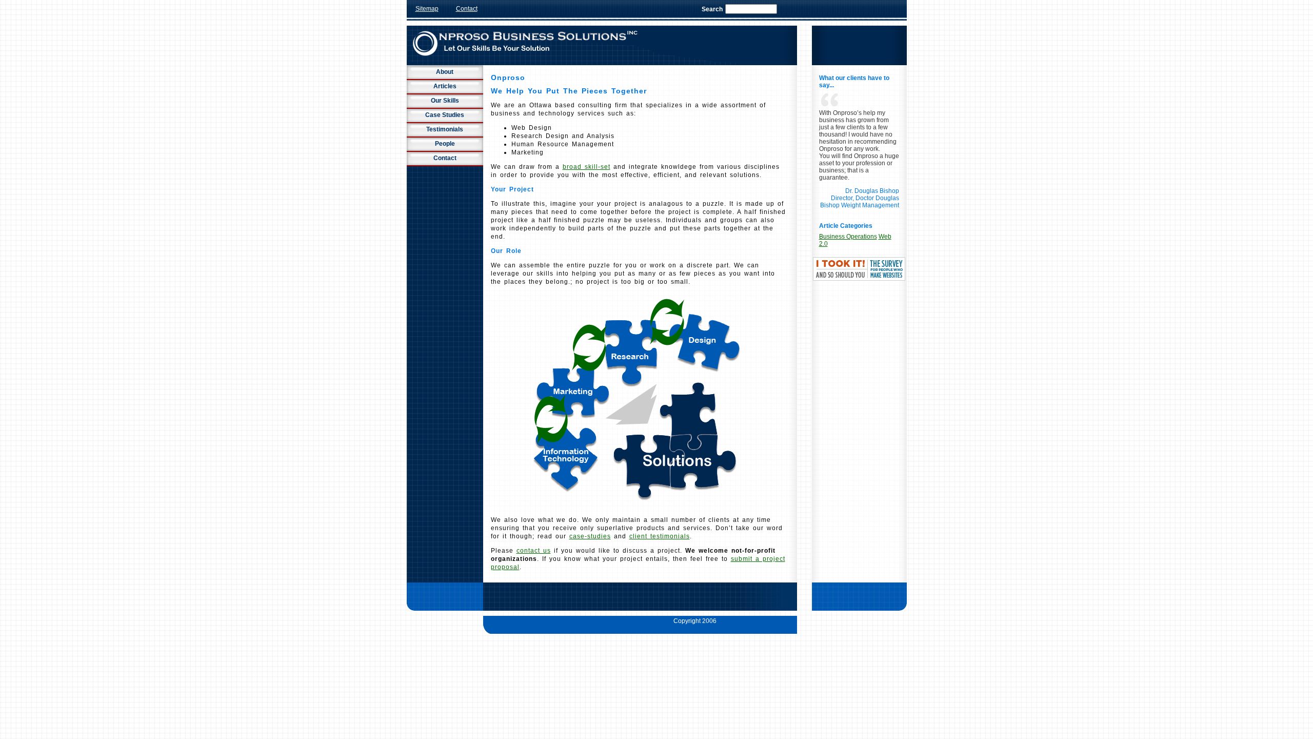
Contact (467, 8)
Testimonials (444, 129)
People (445, 143)
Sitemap (427, 8)
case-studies (590, 536)
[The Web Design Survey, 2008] (859, 278)
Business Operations (848, 236)
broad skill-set (586, 166)
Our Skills (445, 100)
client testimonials (659, 536)
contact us (533, 550)
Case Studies (444, 115)
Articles (444, 86)
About (444, 71)
